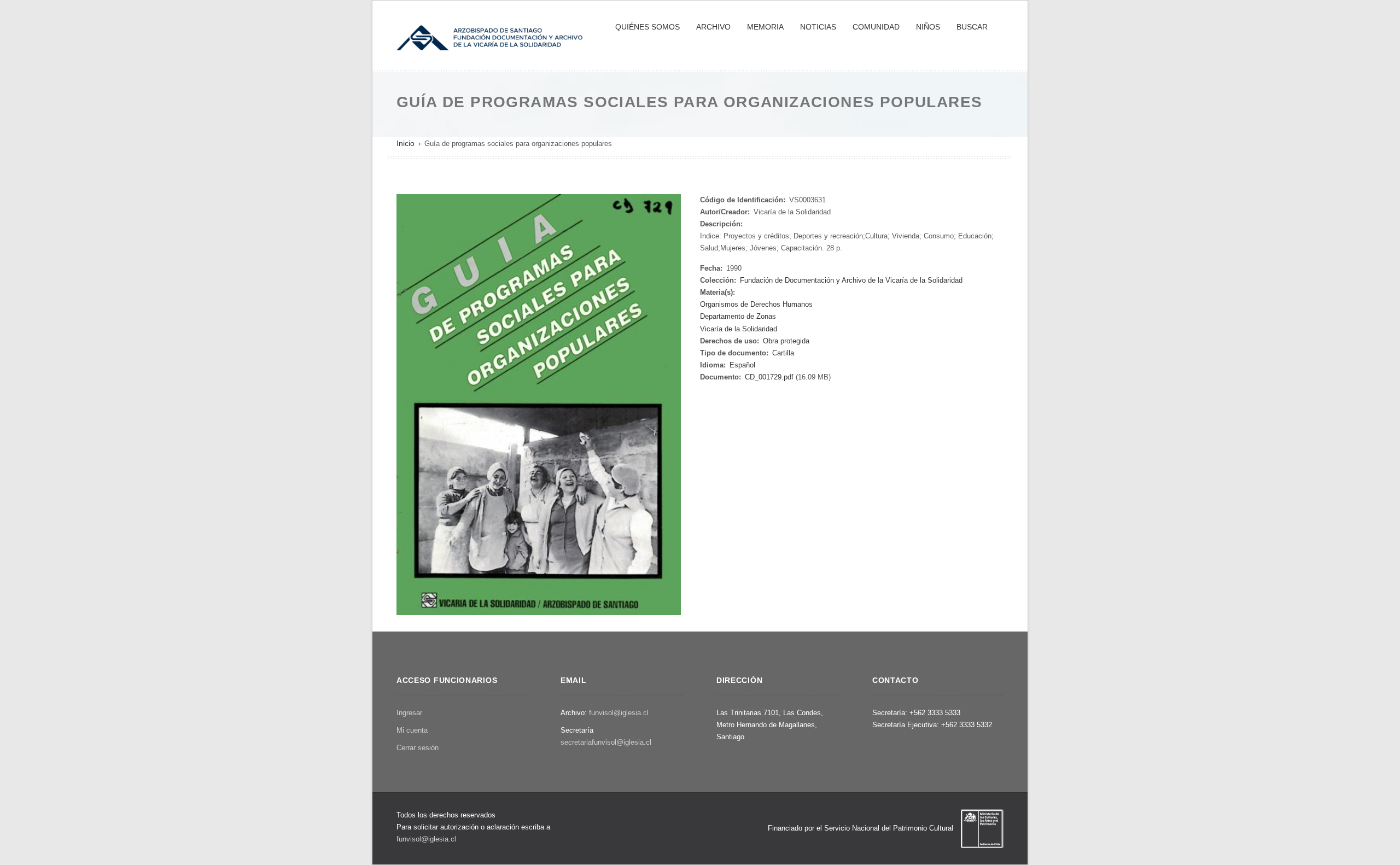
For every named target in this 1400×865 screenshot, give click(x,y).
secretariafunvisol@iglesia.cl (606, 742)
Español (742, 365)
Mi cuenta (412, 730)
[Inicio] (489, 36)
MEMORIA (765, 26)
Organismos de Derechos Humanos (756, 304)
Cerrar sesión (417, 748)
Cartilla (783, 353)
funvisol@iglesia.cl (619, 713)
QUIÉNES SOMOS (647, 26)
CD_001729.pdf (769, 377)
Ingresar (409, 713)
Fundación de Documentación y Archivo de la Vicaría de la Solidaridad (851, 280)
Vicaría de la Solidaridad (738, 329)
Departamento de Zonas (738, 316)
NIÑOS (928, 26)
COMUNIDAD (876, 26)
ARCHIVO (713, 26)
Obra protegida (786, 341)
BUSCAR (972, 26)
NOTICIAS (818, 26)
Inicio (405, 143)
